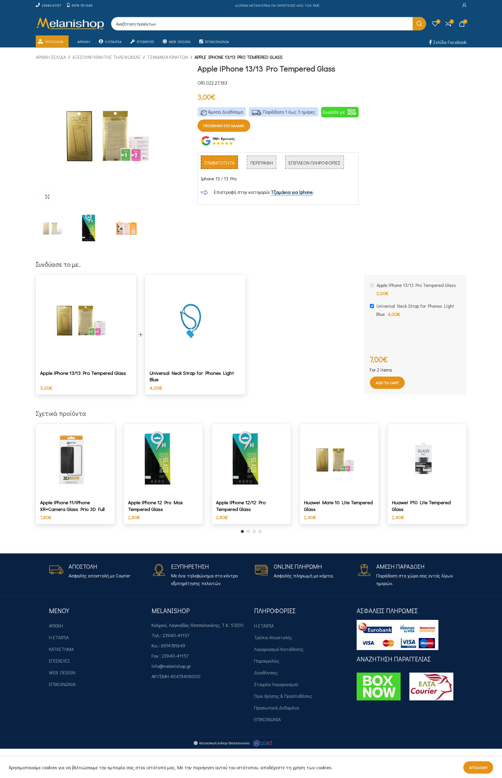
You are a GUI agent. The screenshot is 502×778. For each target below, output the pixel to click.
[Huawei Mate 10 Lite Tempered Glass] (339, 460)
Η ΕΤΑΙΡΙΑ (59, 637)
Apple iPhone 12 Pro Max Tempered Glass (155, 505)
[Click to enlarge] (47, 196)
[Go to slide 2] (248, 531)
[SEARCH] (419, 23)
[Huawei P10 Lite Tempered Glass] (427, 460)
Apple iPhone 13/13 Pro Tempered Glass (83, 373)
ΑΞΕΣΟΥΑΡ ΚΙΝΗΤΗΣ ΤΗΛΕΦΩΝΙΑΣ (106, 57)
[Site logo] (70, 23)
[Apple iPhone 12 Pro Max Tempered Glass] (163, 460)
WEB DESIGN (62, 672)
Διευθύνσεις (266, 672)
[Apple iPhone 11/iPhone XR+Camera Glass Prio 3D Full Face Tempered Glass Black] (75, 460)
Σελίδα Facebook (449, 42)
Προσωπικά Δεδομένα (276, 708)
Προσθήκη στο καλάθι (223, 125)
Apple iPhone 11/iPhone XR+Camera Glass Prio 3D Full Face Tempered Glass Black (72, 509)
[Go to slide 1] (242, 531)
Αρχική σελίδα (51, 57)
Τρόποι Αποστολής (273, 637)
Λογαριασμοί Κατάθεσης (279, 649)
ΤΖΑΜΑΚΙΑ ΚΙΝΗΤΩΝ (167, 57)
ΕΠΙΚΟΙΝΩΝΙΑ (62, 684)
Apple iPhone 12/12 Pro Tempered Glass (241, 505)
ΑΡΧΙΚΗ (56, 626)
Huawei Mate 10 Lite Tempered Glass (338, 505)
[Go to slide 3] (254, 531)
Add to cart (387, 382)
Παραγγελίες (266, 661)
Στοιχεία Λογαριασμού (276, 684)
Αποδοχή (478, 767)
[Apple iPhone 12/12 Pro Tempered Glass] (251, 460)
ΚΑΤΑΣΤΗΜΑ (61, 649)
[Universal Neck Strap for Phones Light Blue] (195, 320)
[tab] (219, 162)
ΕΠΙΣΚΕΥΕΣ (59, 661)
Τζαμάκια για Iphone (292, 192)
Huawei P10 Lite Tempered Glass (421, 505)
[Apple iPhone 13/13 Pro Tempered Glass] (86, 320)
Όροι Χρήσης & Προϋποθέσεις (283, 696)
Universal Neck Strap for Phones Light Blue (191, 376)
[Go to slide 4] (259, 531)
